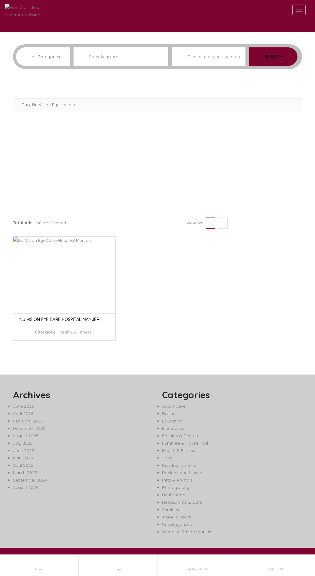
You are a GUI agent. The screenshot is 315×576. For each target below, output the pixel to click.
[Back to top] (295, 537)
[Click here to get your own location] (240, 56)
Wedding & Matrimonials (187, 531)
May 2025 (23, 458)
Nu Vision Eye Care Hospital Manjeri (59, 319)
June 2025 (23, 450)
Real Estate (173, 495)
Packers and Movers (182, 472)
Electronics (173, 428)
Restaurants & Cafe (182, 502)
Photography (175, 487)
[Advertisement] (157, 164)
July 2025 (23, 443)
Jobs (167, 458)
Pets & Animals (177, 480)
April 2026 (23, 413)
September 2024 (30, 480)
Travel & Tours (176, 517)
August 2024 (25, 487)
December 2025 (29, 428)
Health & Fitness (75, 332)
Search (273, 57)
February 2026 (27, 421)
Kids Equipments (179, 465)
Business (171, 413)
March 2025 (25, 472)
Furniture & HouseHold (185, 443)
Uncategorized (177, 524)
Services (170, 509)
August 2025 (25, 435)
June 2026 (23, 406)
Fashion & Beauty (180, 435)
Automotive (173, 406)
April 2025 (23, 465)
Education (172, 421)
